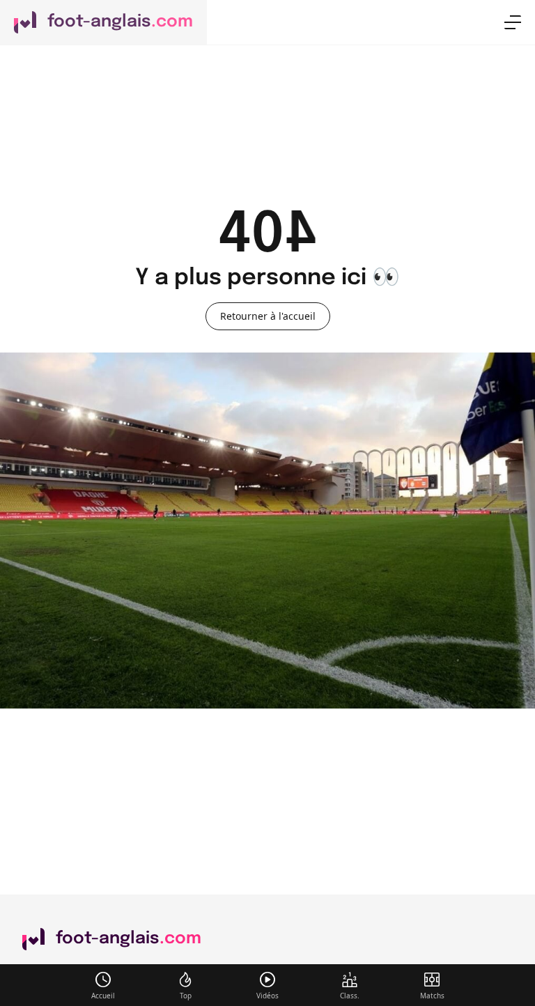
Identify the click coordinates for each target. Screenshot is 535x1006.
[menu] (512, 22)
